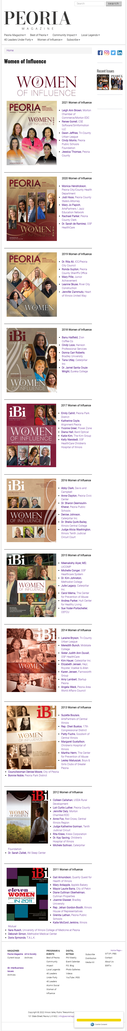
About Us (109, 961)
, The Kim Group (76, 435)
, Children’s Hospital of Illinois (73, 745)
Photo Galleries (73, 969)
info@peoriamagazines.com (71, 1016)
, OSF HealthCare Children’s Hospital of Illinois (73, 443)
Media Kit (89, 962)
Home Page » (116, 950)
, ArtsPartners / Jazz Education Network (73, 208)
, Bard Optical (75, 432)
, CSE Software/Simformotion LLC (75, 125)
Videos (69, 973)
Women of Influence (49, 39)
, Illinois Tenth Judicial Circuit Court (76, 533)
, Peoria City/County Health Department (77, 190)
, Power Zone (76, 428)
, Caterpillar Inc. (76, 660)
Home (10, 50)
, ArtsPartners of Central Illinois (74, 719)
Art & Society (30, 954)
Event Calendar (73, 961)
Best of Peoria (38, 35)
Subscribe (72, 39)
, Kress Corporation (70, 834)
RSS (78, 977)
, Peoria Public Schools (74, 507)
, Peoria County (71, 807)
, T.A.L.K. (21, 937)
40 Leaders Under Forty (17, 39)
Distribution (90, 958)
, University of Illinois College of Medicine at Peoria (44, 930)
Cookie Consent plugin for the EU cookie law (99, 1024)
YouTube (70, 977)
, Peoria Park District (27, 775)
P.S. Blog (70, 965)
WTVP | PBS (110, 953)
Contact (108, 957)
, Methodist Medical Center (32, 933)
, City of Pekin (72, 888)
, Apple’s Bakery (70, 884)
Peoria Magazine (14, 35)
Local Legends (89, 35)
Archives (11, 975)
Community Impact (64, 35)
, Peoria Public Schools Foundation (73, 144)
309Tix (108, 965)
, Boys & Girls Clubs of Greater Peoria (75, 764)
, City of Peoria (33, 771)
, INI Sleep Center (27, 852)
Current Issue (13, 957)
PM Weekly (71, 957)
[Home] (37, 20)
